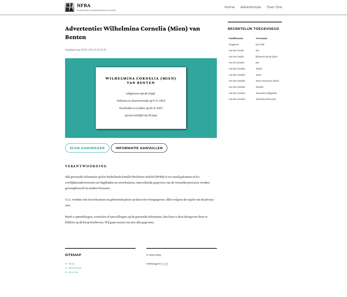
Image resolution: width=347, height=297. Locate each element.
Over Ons (274, 7)
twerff (165, 263)
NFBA (84, 5)
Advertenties (250, 7)
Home (229, 7)
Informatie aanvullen (139, 148)
